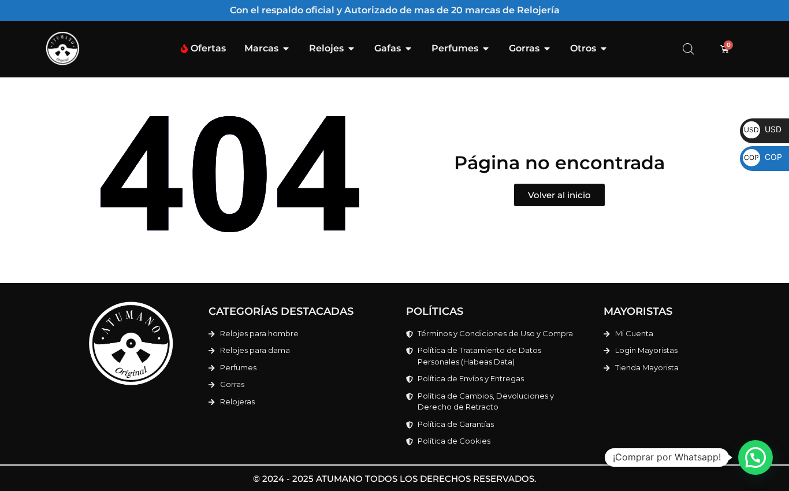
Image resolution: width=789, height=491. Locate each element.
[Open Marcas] (286, 48)
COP (763, 157)
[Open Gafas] (408, 48)
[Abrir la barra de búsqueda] (688, 48)
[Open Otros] (603, 48)
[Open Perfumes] (485, 48)
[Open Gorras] (547, 48)
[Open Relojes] (351, 48)
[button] (755, 457)
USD (762, 129)
